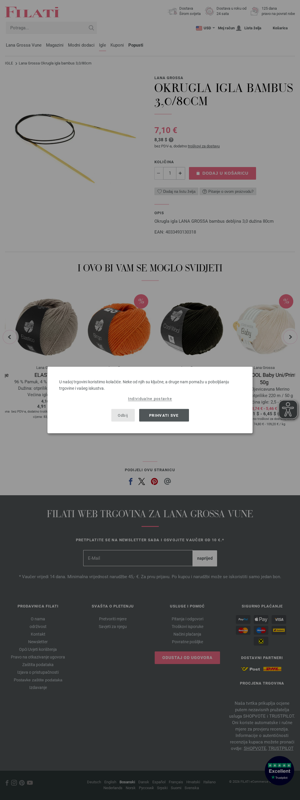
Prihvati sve (164, 415)
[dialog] (150, 400)
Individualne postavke (150, 398)
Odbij (123, 415)
